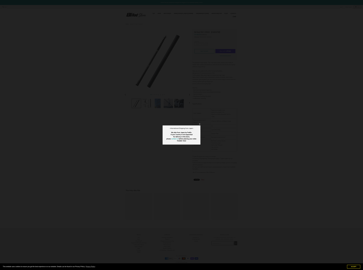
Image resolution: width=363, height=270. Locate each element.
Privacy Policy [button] (90, 266)
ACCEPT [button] (353, 266)
